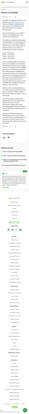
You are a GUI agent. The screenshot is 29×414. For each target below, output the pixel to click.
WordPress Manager (14, 349)
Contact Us (14, 218)
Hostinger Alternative (14, 396)
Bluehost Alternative (14, 399)
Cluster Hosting (14, 249)
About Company (14, 202)
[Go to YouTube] (20, 232)
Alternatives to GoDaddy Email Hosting (14, 389)
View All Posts (6, 187)
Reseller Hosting (14, 262)
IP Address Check (14, 369)
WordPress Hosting (14, 289)
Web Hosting (14, 239)
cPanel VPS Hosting (14, 279)
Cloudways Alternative (14, 392)
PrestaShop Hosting (14, 322)
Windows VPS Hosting (14, 256)
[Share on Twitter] (13, 17)
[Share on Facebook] (10, 17)
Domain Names (14, 329)
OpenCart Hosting (14, 309)
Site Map (23, 403)
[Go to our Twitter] (16, 232)
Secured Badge (14, 376)
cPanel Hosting (14, 275)
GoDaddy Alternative (15, 386)
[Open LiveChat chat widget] (25, 410)
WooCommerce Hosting (14, 315)
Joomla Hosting (14, 296)
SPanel (14, 342)
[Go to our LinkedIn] (12, 232)
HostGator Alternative (14, 379)
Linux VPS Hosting (14, 259)
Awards (14, 208)
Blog (14, 363)
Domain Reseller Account (14, 336)
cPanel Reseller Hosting (14, 282)
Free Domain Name (14, 333)
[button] (4, 137)
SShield (14, 346)
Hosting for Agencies (14, 269)
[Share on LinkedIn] (16, 17)
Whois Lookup (14, 373)
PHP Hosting (15, 272)
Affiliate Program (14, 211)
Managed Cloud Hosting (14, 243)
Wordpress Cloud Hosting (14, 292)
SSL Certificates (14, 339)
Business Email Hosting (14, 266)
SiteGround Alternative (14, 382)
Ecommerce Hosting (14, 312)
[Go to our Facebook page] (8, 232)
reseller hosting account (17, 22)
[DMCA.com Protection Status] (14, 407)
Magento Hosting (14, 319)
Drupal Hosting (14, 299)
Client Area (14, 215)
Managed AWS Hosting (14, 246)
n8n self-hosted (14, 356)
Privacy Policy (7, 403)
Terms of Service (15, 403)
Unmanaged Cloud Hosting (14, 252)
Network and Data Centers (14, 205)
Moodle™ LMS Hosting (14, 302)
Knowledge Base (14, 366)
